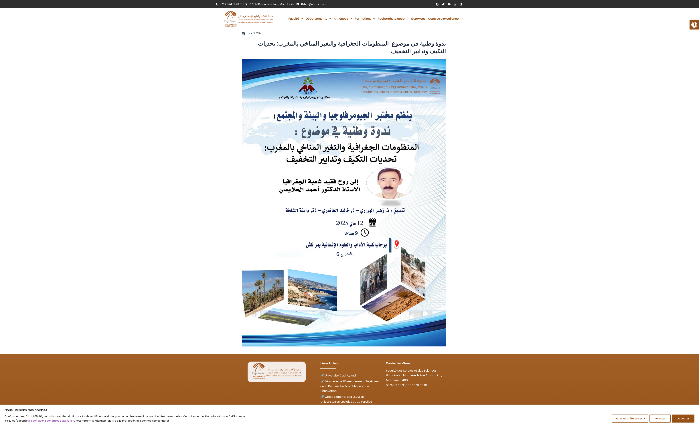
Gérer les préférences (629, 418)
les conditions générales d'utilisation (51, 421)
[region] (349, 415)
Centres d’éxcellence (443, 19)
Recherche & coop (391, 19)
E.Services (418, 19)
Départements (316, 19)
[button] (694, 24)
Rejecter (660, 418)
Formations (363, 19)
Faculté (293, 19)
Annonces (341, 19)
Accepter (683, 418)
